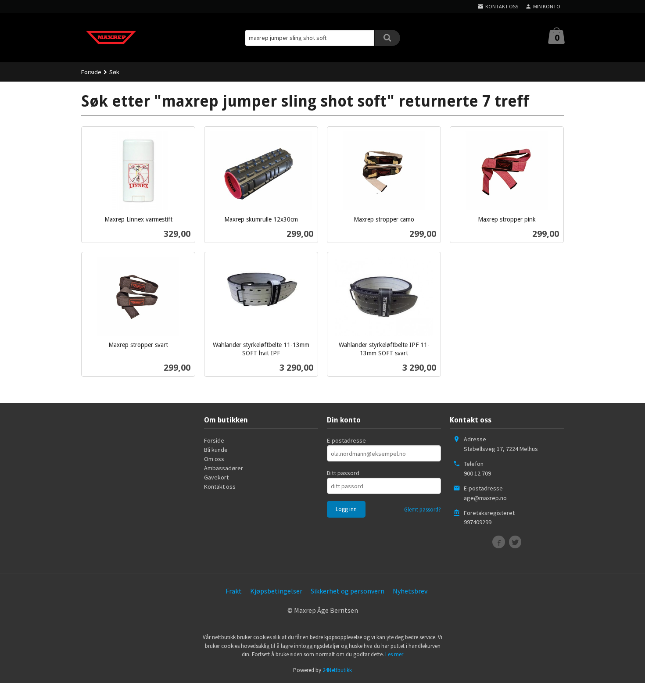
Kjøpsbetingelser (276, 590)
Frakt (234, 590)
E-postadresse (346, 440)
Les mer (394, 654)
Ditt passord (343, 473)
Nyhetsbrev (410, 590)
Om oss (214, 459)
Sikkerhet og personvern (347, 590)
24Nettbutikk (337, 670)
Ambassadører (223, 468)
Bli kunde (216, 450)
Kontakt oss (220, 486)
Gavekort (216, 477)
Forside (91, 72)
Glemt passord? (422, 509)
